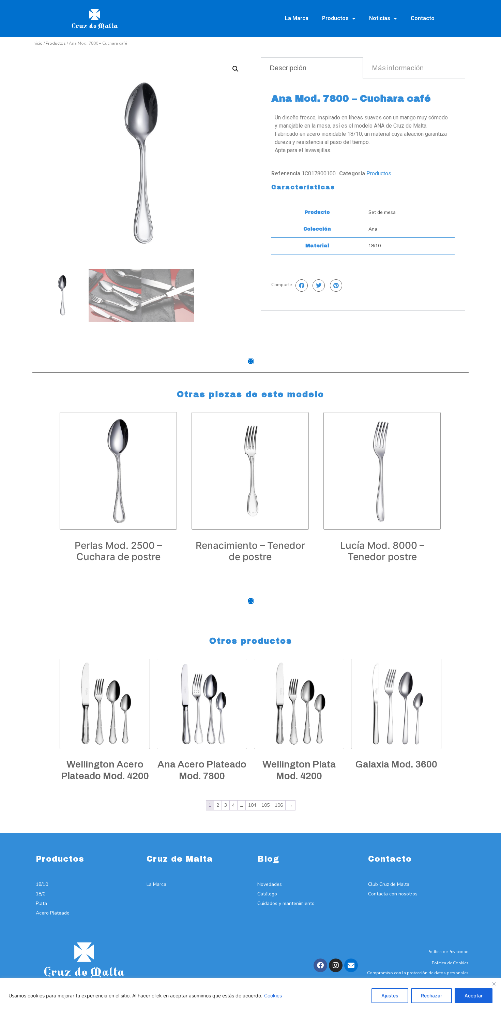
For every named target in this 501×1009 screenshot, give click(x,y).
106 (279, 805)
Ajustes (389, 995)
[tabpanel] (363, 194)
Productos (335, 18)
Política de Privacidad (448, 951)
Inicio (37, 43)
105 (265, 805)
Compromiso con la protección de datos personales (418, 973)
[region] (250, 993)
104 (252, 805)
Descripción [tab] (288, 68)
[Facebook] (320, 965)
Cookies (273, 995)
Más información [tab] (398, 68)
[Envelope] (351, 965)
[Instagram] (336, 965)
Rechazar (431, 995)
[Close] (494, 984)
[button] (235, 69)
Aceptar (474, 995)
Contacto (423, 18)
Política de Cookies (450, 963)
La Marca (296, 18)
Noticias (379, 18)
